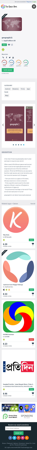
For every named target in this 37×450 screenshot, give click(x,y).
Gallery (16, 443)
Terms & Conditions (21, 445)
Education (15, 89)
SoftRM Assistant (8, 334)
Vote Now (7, 70)
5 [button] (24, 145)
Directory (22, 443)
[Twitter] (14, 438)
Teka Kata (6, 235)
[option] (14, 124)
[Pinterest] (18, 438)
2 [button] (16, 145)
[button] (3, 124)
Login (34, 2)
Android (7, 89)
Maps (6, 95)
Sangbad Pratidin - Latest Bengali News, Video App (18, 384)
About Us (28, 443)
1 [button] (13, 145)
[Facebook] (10, 438)
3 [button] (18, 145)
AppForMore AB (9, 40)
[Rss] (27, 438)
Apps (28, 89)
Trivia (23, 89)
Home (4, 443)
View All (32, 203)
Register (29, 2)
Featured (9, 443)
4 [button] (21, 145)
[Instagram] (23, 438)
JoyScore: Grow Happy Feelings (13, 284)
